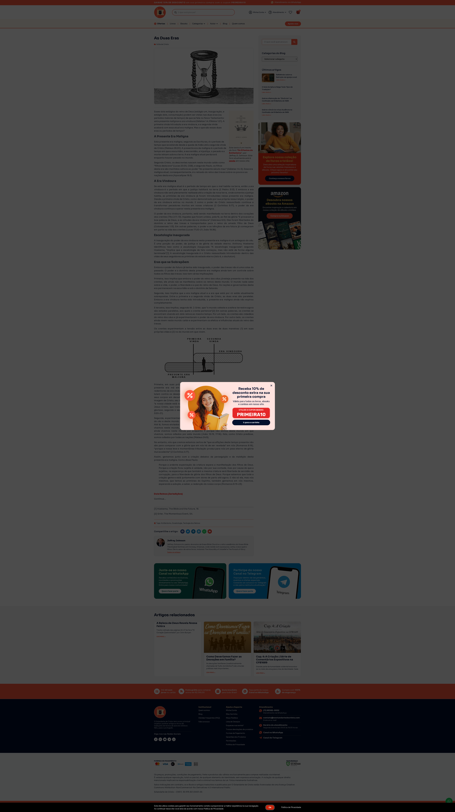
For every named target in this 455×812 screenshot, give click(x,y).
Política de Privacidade (291, 807)
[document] (227, 406)
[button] (271, 385)
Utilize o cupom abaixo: (251, 410)
